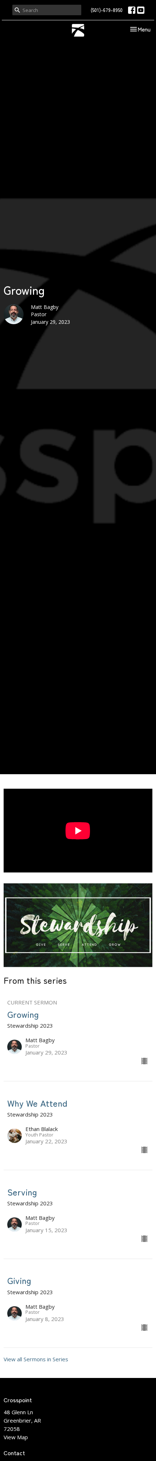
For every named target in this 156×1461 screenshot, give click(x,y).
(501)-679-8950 (107, 10)
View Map (16, 1437)
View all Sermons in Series (36, 1359)
